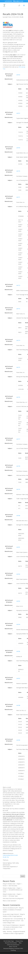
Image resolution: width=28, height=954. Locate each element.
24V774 (18, 340)
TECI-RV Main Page (8, 941)
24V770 (18, 171)
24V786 (18, 651)
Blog (20, 943)
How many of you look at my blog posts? (13, 898)
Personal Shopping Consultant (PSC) (13, 948)
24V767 (18, 113)
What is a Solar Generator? (9, 900)
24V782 (18, 574)
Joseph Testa (7, 17)
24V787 (18, 678)
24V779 (18, 489)
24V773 (18, 308)
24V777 (18, 439)
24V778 (18, 466)
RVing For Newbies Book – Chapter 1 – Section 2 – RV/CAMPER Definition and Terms (12, 890)
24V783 (18, 601)
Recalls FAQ (6, 857)
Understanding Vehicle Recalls (10, 855)
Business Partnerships (11, 943)
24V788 (18, 705)
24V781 (18, 547)
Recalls (21, 17)
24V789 (18, 740)
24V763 (18, 75)
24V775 (18, 367)
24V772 (18, 285)
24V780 (18, 515)
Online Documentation (13, 944)
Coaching (13, 950)
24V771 (18, 197)
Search (22, 876)
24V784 (18, 624)
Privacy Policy (19, 941)
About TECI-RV (13, 946)
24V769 (18, 147)
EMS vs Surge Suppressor (15, 916)
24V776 (18, 397)
